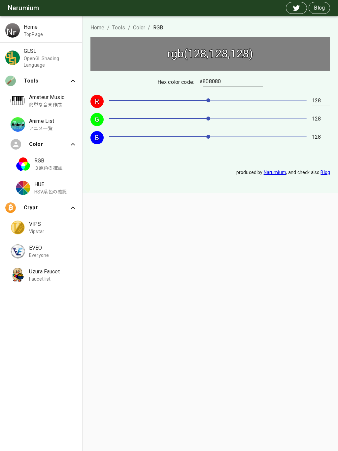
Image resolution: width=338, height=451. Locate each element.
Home (97, 27)
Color (139, 27)
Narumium (275, 172)
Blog (325, 172)
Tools (118, 27)
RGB (158, 27)
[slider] (208, 100)
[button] (41, 30)
